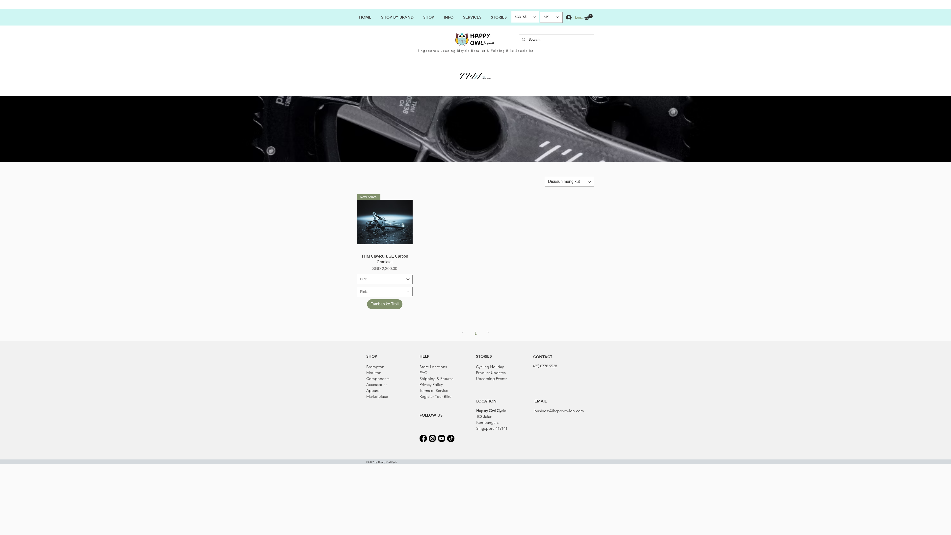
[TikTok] (450, 438)
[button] (448, 17)
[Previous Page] (463, 333)
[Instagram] (432, 438)
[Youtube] (441, 438)
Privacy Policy (431, 384)
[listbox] (525, 17)
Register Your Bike (435, 396)
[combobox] (569, 182)
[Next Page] (488, 333)
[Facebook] (423, 438)
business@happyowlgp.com (559, 410)
